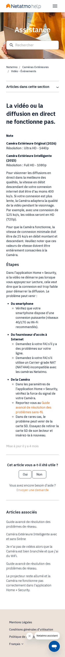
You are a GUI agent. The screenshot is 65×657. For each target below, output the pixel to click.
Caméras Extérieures (35, 67)
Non (39, 474)
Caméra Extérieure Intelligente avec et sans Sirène (31, 536)
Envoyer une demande (32, 490)
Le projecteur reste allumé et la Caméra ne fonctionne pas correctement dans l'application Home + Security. (28, 583)
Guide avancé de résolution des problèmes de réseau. (28, 524)
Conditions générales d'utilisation (31, 629)
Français (15, 644)
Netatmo (12, 67)
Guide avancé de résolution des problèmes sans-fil (33, 407)
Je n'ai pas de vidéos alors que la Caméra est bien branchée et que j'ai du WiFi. (32, 551)
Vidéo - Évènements (23, 71)
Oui (25, 474)
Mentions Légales (20, 622)
